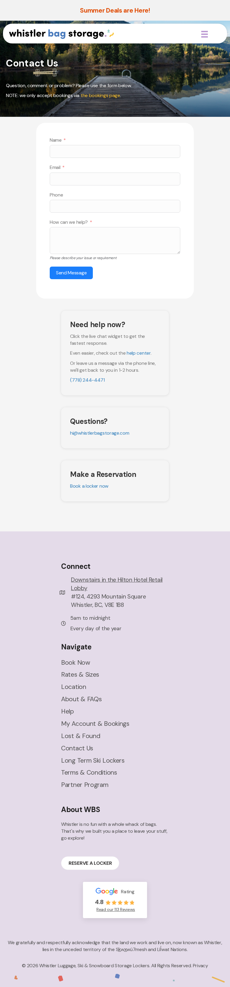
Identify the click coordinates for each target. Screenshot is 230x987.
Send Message (71, 273)
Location (73, 687)
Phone (56, 195)
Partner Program (84, 785)
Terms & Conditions (89, 772)
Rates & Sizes (80, 674)
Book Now (75, 662)
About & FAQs (81, 699)
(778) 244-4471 (87, 380)
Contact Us (77, 748)
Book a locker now (89, 486)
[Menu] (204, 34)
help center (139, 353)
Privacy (200, 965)
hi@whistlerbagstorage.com (99, 433)
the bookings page (100, 95)
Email (55, 167)
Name (56, 140)
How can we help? (69, 222)
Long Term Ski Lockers (93, 760)
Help (67, 711)
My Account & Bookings (95, 724)
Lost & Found (80, 736)
